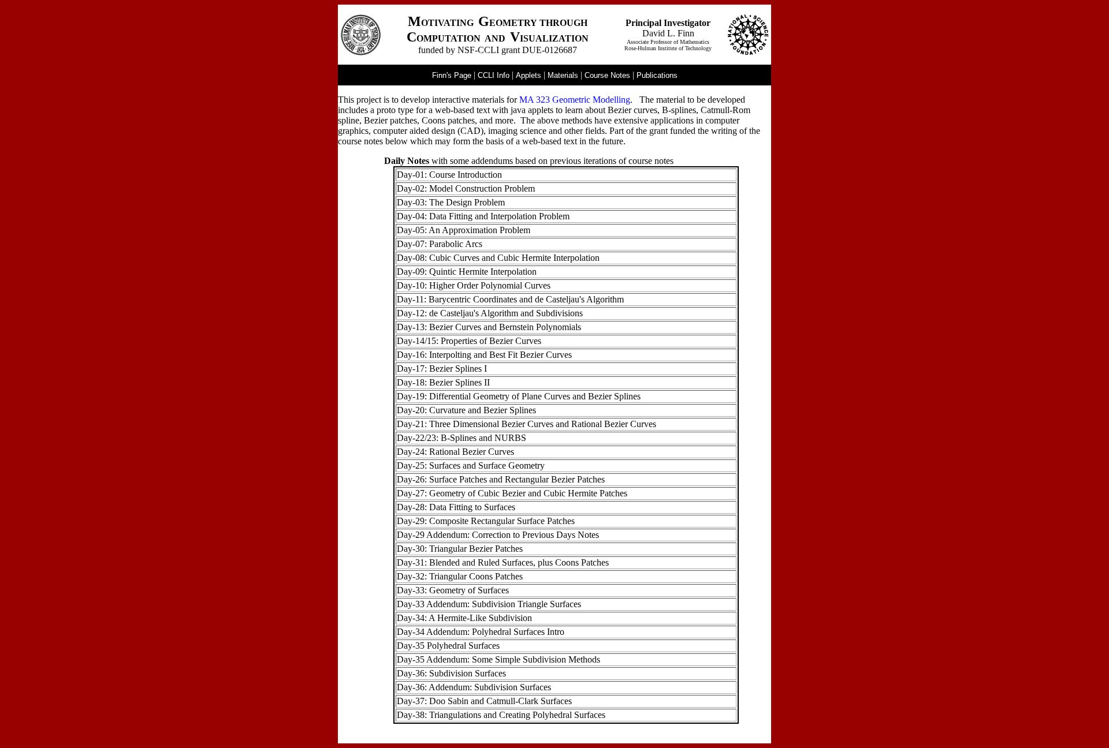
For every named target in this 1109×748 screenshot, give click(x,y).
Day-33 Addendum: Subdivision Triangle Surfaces (489, 604)
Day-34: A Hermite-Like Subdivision (464, 618)
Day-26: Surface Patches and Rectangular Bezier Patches (501, 479)
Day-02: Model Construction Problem (466, 188)
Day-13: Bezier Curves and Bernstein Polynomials (489, 327)
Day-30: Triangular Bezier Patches (460, 548)
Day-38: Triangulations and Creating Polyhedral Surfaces (501, 715)
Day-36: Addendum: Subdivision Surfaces (474, 687)
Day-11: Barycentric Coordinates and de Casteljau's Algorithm (510, 299)
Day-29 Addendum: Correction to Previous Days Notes (498, 535)
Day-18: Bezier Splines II (443, 382)
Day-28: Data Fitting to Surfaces (456, 507)
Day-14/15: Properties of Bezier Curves (469, 341)
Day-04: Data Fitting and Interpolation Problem (483, 216)
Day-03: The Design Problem (451, 202)
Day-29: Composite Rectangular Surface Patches (486, 521)
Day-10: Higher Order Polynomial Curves (473, 285)
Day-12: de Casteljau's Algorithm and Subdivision (488, 313)
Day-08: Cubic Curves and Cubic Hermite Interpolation (498, 258)
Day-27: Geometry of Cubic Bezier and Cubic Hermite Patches (512, 493)
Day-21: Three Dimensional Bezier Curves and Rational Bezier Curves (526, 424)
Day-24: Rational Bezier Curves (455, 452)
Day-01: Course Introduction (449, 174)
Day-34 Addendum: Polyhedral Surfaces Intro (480, 632)
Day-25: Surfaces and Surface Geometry (471, 465)
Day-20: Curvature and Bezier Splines (466, 410)
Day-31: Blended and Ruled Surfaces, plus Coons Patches (503, 562)
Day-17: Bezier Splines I (442, 368)
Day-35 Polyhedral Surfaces (448, 645)
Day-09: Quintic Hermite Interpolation (467, 271)
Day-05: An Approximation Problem (463, 230)
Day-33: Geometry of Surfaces (453, 590)
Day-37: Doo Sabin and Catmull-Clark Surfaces (484, 701)
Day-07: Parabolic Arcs (439, 244)
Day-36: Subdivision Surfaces (451, 673)
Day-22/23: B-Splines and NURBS (461, 438)
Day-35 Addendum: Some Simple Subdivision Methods (498, 659)
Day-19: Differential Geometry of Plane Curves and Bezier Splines (519, 396)
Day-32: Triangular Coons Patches (460, 576)
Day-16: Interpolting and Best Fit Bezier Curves (484, 355)
